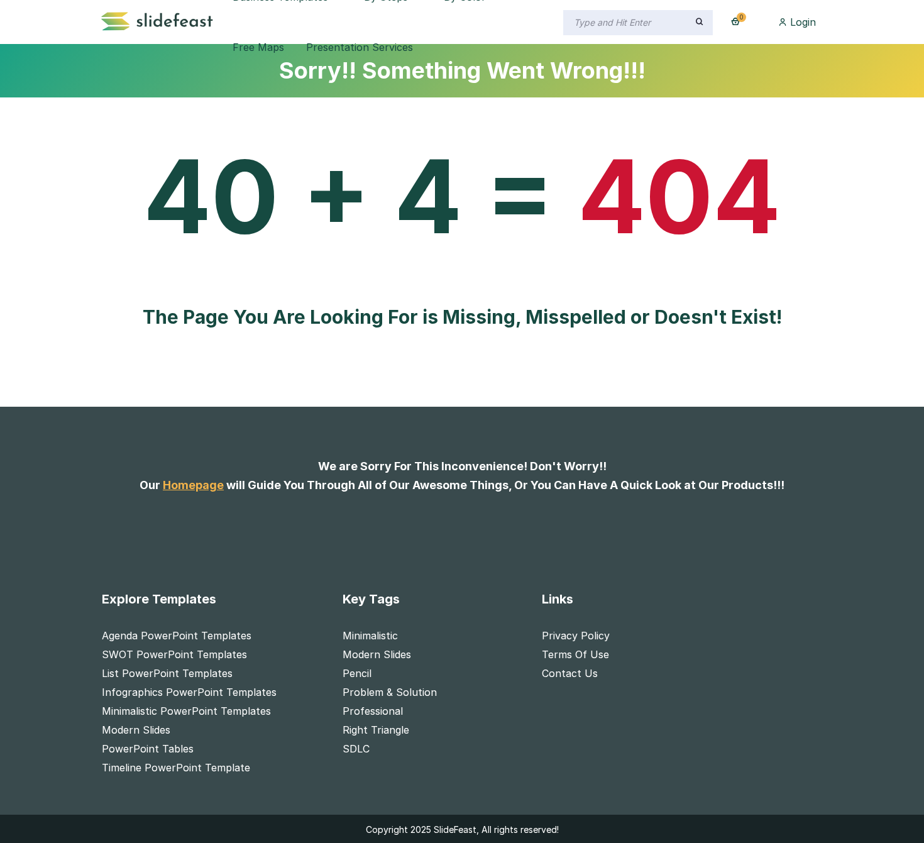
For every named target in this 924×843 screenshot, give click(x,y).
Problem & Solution (390, 692)
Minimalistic (370, 635)
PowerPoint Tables (148, 748)
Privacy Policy (576, 635)
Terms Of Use (575, 654)
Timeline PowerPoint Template (176, 767)
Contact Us (570, 673)
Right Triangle (376, 730)
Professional (373, 711)
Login (801, 22)
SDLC (356, 748)
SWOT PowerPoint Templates (174, 654)
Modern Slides (136, 730)
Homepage (193, 485)
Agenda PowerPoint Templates (176, 635)
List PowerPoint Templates (167, 673)
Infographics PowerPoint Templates (189, 692)
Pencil (357, 673)
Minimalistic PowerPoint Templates (186, 711)
